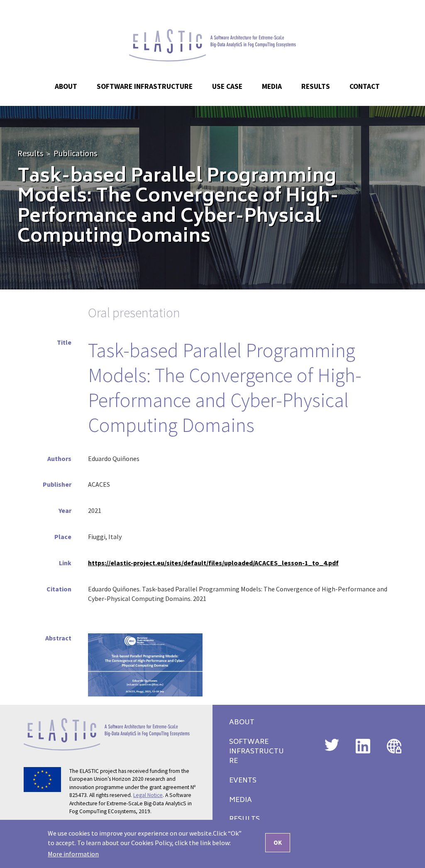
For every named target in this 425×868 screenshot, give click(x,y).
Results (30, 153)
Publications (75, 153)
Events (242, 781)
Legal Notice (148, 795)
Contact (364, 86)
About (241, 723)
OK (278, 842)
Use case (227, 86)
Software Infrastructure (145, 86)
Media (240, 800)
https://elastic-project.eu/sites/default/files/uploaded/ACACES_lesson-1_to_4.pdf (213, 563)
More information (73, 854)
